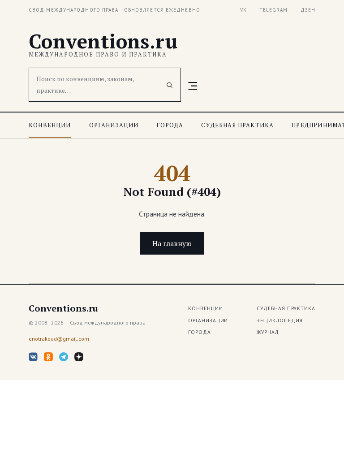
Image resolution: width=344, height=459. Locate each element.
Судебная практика (237, 125)
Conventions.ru (103, 41)
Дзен (308, 10)
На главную (172, 243)
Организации (114, 125)
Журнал (268, 332)
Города (169, 125)
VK (243, 10)
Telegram (273, 10)
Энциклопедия (280, 320)
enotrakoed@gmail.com (59, 338)
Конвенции (50, 125)
